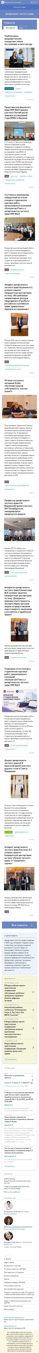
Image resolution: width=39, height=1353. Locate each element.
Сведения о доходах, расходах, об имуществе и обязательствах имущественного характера (19, 1293)
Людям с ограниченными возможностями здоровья (17, 1302)
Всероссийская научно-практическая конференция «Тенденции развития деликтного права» (15, 1048)
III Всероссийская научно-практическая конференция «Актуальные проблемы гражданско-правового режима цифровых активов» (14, 993)
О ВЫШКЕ (7, 1259)
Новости (9, 23)
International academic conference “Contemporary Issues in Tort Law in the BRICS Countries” (15, 1011)
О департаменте (10, 936)
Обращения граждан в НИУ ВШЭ (14, 1282)
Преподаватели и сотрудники (14, 1272)
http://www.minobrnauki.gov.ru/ (14, 1317)
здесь (31, 1338)
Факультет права (20, 7)
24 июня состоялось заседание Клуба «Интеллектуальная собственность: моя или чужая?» (15, 386)
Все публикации (9, 1166)
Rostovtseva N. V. (10, 1156)
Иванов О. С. (8, 1105)
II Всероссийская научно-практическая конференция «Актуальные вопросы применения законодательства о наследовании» (14, 1029)
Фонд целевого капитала (12, 1286)
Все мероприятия (10, 1059)
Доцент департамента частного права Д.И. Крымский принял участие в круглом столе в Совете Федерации (17, 766)
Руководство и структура (12, 1266)
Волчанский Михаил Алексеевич (14, 1229)
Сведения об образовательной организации (18, 1297)
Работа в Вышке (9, 1309)
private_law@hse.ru (14, 1192)
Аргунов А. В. (8, 1083)
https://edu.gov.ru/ (10, 1326)
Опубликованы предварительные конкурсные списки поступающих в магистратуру (18, 39)
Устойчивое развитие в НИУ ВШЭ (15, 1269)
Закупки (6, 1279)
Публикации (9, 1068)
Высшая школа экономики (12, 2)
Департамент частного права (20, 13)
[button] (3, 229)
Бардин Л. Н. (18, 1083)
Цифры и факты (9, 1262)
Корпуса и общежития (11, 1276)
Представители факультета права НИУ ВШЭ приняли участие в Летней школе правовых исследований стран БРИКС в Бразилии (17, 112)
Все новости (19, 925)
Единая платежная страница (13, 1306)
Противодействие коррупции (14, 1289)
